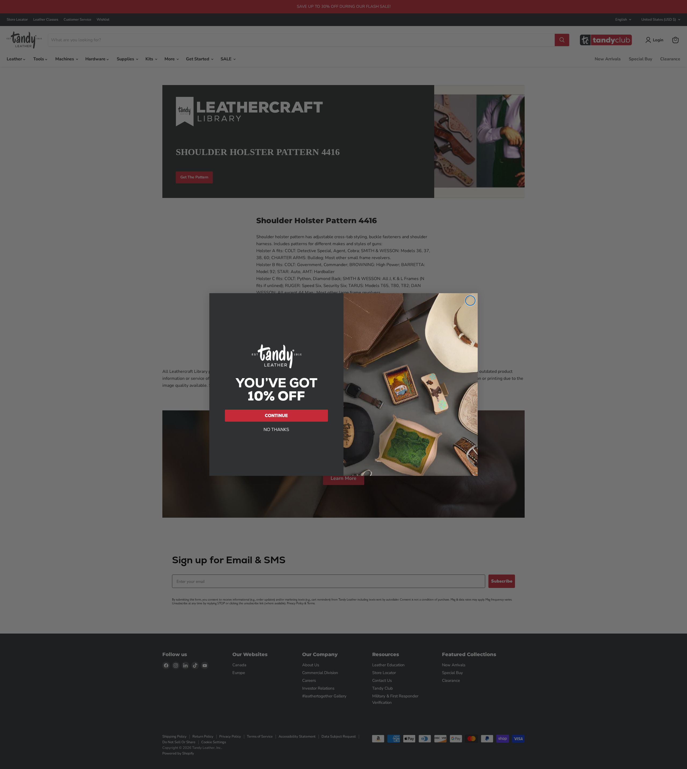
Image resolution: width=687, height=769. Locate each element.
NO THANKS (276, 429)
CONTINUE (276, 415)
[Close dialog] (470, 300)
